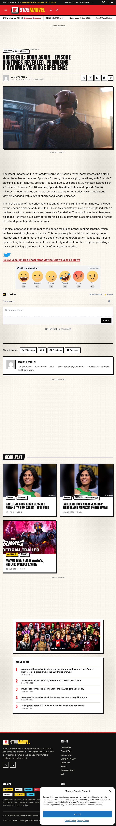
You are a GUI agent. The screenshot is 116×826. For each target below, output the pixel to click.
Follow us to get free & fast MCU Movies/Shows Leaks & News (41, 259)
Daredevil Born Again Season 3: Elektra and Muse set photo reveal (85, 506)
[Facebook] (97, 78)
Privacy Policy (83, 821)
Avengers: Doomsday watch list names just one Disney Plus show (54, 697)
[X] (90, 78)
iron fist (22, 497)
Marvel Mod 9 (20, 77)
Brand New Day (68, 759)
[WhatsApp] (84, 78)
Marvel (24, 554)
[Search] (51, 10)
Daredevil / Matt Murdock (16, 50)
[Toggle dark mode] (57, 10)
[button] (110, 791)
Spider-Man (66, 755)
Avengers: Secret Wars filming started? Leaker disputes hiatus (52, 705)
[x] (108, 2)
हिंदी (103, 2)
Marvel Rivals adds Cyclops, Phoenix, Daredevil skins (25, 562)
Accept (77, 814)
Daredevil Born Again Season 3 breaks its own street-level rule (27, 506)
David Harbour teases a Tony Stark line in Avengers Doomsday (52, 689)
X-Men (64, 766)
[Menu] (5, 10)
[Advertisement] (58, 34)
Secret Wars (66, 751)
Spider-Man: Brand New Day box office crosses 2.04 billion (51, 680)
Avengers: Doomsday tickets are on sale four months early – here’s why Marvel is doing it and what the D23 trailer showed (57, 670)
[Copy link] (110, 78)
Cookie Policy (70, 821)
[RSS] (112, 2)
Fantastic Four (67, 770)
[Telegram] (104, 78)
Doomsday (66, 747)
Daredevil (65, 762)
